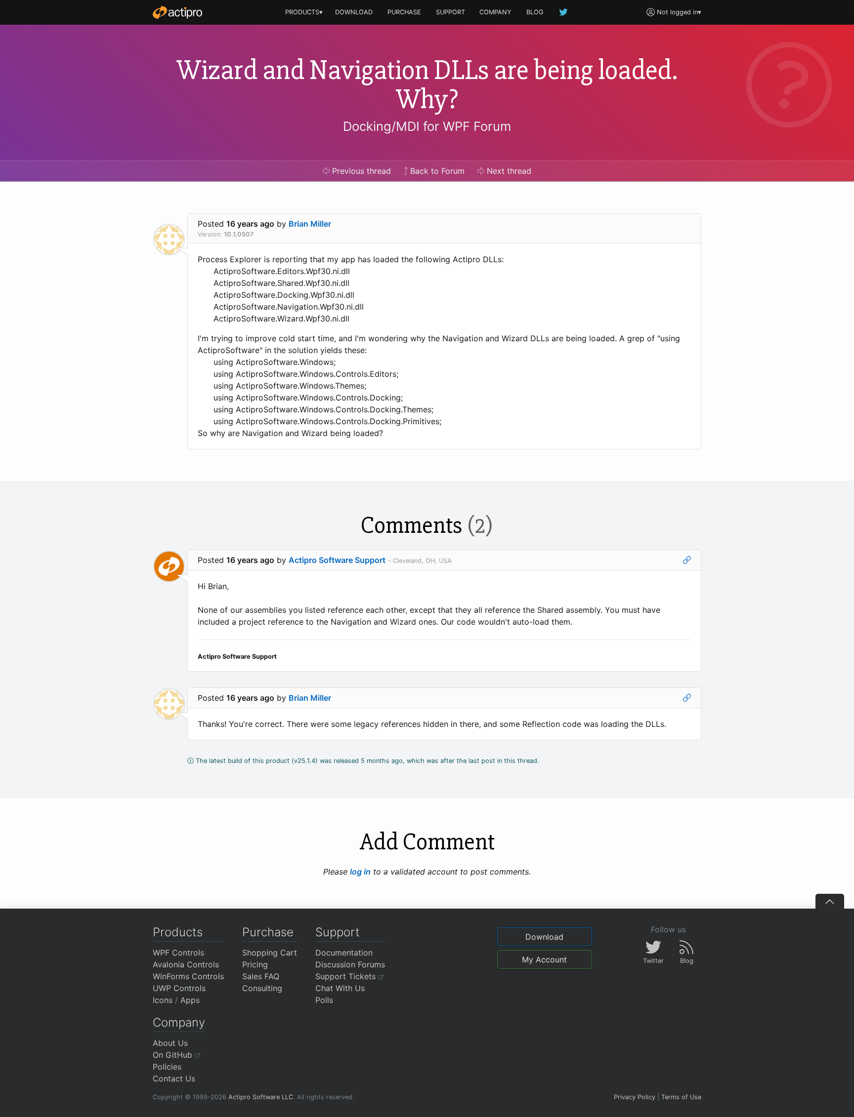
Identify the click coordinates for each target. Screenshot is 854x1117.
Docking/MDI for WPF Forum (427, 126)
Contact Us (174, 1078)
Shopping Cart (269, 952)
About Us (170, 1043)
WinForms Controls (188, 976)
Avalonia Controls (186, 964)
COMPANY (495, 12)
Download (544, 937)
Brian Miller (310, 224)
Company (179, 1022)
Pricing (255, 964)
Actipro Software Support (337, 560)
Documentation (344, 952)
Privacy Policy (634, 1097)
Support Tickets (346, 976)
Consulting (262, 988)
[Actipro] (177, 12)
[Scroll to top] (829, 901)
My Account (544, 959)
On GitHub (174, 1055)
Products (178, 932)
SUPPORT (450, 12)
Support (337, 932)
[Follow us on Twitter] (564, 12)
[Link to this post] (687, 560)
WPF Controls (178, 952)
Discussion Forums (350, 964)
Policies (167, 1067)
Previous (360, 171)
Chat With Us (340, 988)
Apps (190, 1000)
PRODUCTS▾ (304, 12)
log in (360, 872)
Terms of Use (681, 1097)
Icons (162, 1000)
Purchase (268, 932)
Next (507, 171)
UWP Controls (179, 988)
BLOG (535, 12)
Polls (324, 1000)
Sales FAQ (260, 976)
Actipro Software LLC (260, 1097)
